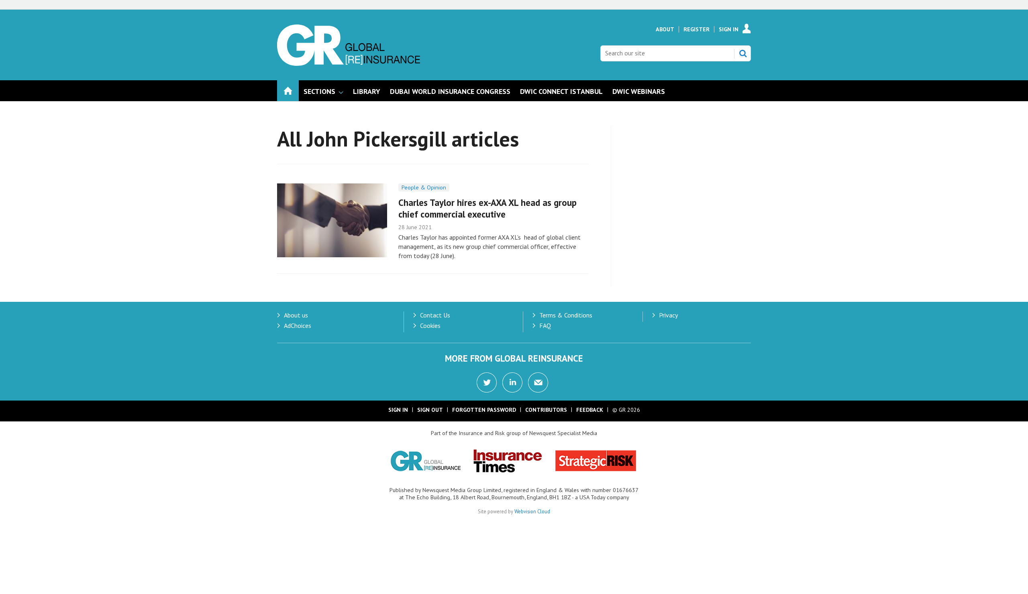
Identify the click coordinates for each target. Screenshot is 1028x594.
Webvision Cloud (532, 511)
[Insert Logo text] (348, 63)
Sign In (728, 29)
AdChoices (297, 325)
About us (296, 315)
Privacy (668, 315)
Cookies (430, 325)
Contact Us (435, 315)
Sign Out (430, 409)
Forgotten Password (484, 409)
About (665, 29)
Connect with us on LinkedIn (512, 382)
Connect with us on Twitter (486, 382)
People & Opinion (424, 187)
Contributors (546, 409)
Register (696, 29)
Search (742, 53)
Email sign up (538, 382)
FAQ (545, 325)
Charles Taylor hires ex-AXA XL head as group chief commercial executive (487, 208)
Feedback (589, 409)
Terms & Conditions (565, 315)
